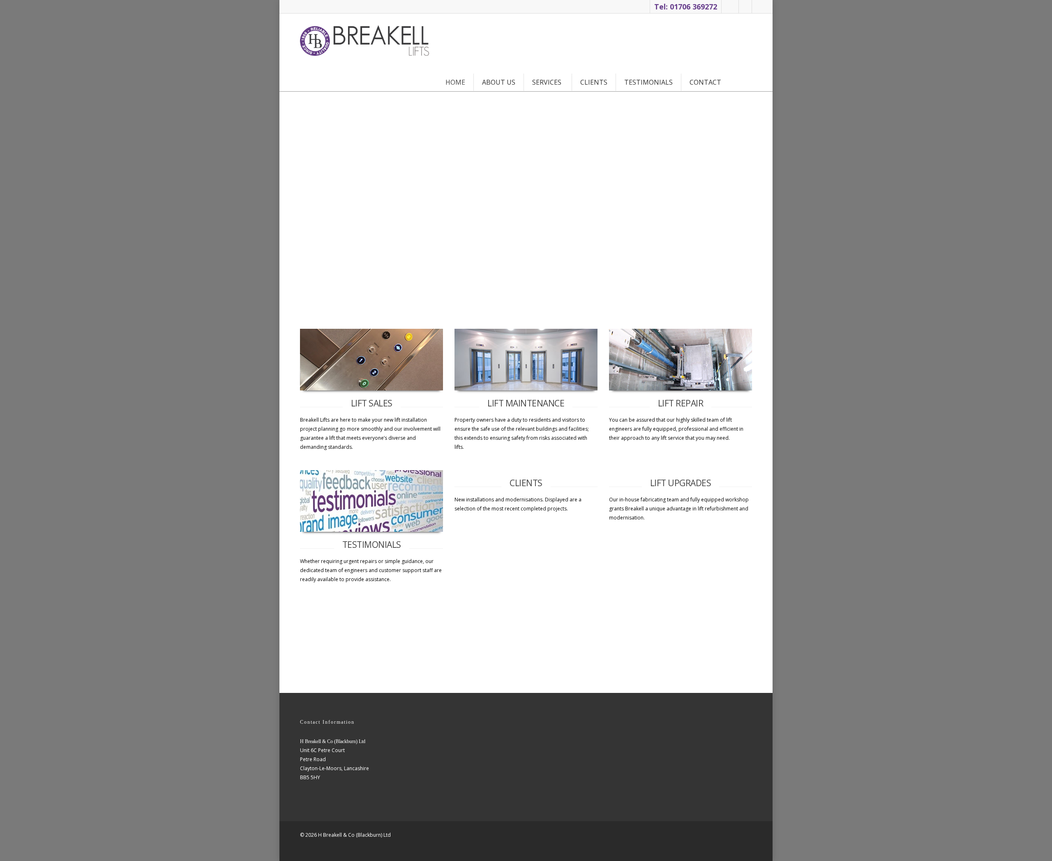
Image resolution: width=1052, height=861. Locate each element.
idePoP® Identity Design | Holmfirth (312, 849)
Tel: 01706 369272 (685, 7)
